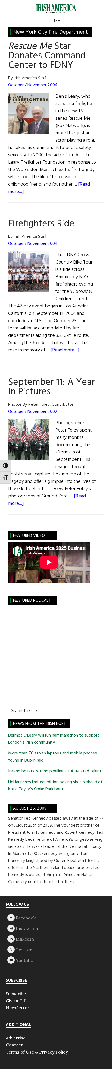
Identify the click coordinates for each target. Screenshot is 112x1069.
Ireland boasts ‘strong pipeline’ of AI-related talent (54, 771)
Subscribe (16, 993)
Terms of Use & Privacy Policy (37, 1052)
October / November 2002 (32, 411)
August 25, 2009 (30, 808)
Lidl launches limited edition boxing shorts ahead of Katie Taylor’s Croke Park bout (55, 786)
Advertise (16, 1038)
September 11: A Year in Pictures (51, 387)
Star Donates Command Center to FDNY (47, 56)
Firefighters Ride (41, 223)
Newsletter (17, 1007)
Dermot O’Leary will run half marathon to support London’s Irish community (53, 739)
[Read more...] (65, 350)
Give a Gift (16, 1000)
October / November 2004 (33, 85)
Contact (14, 1045)
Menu (60, 20)
